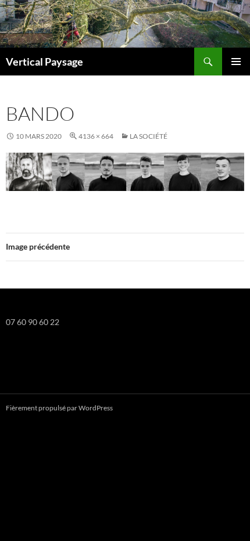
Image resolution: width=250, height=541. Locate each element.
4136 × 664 (95, 136)
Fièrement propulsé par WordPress (59, 407)
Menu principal (236, 61)
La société (148, 136)
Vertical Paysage (44, 61)
